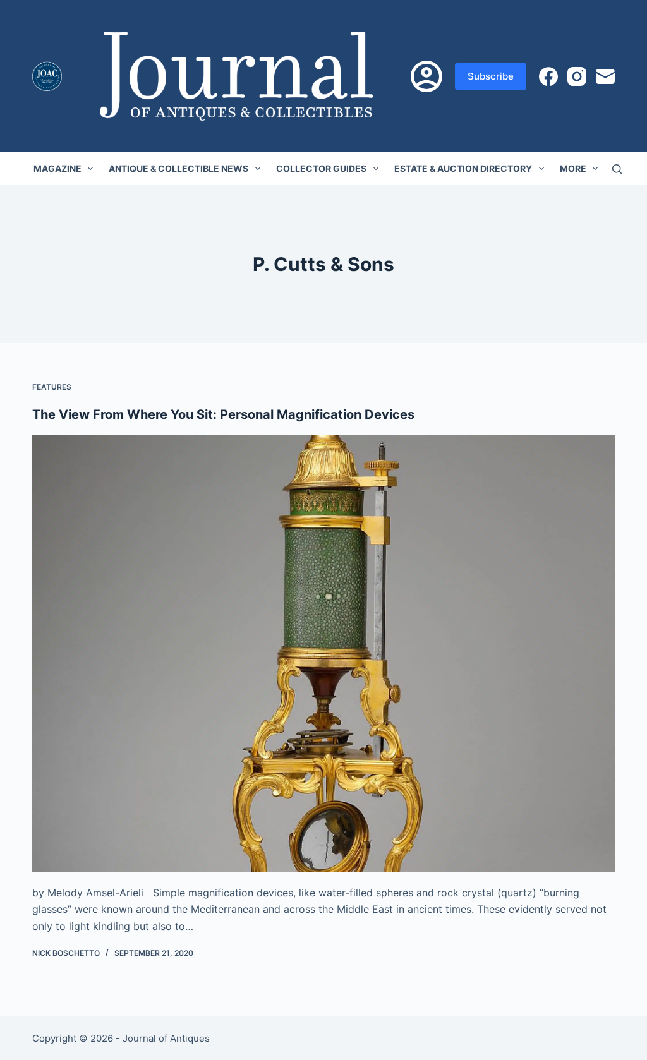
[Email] (605, 76)
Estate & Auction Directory (463, 168)
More (573, 168)
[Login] (426, 76)
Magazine (57, 168)
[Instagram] (576, 76)
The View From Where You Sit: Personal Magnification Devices (223, 414)
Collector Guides (321, 168)
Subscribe (491, 76)
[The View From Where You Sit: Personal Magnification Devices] (323, 653)
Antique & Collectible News (178, 168)
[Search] (617, 169)
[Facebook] (548, 76)
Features (51, 387)
